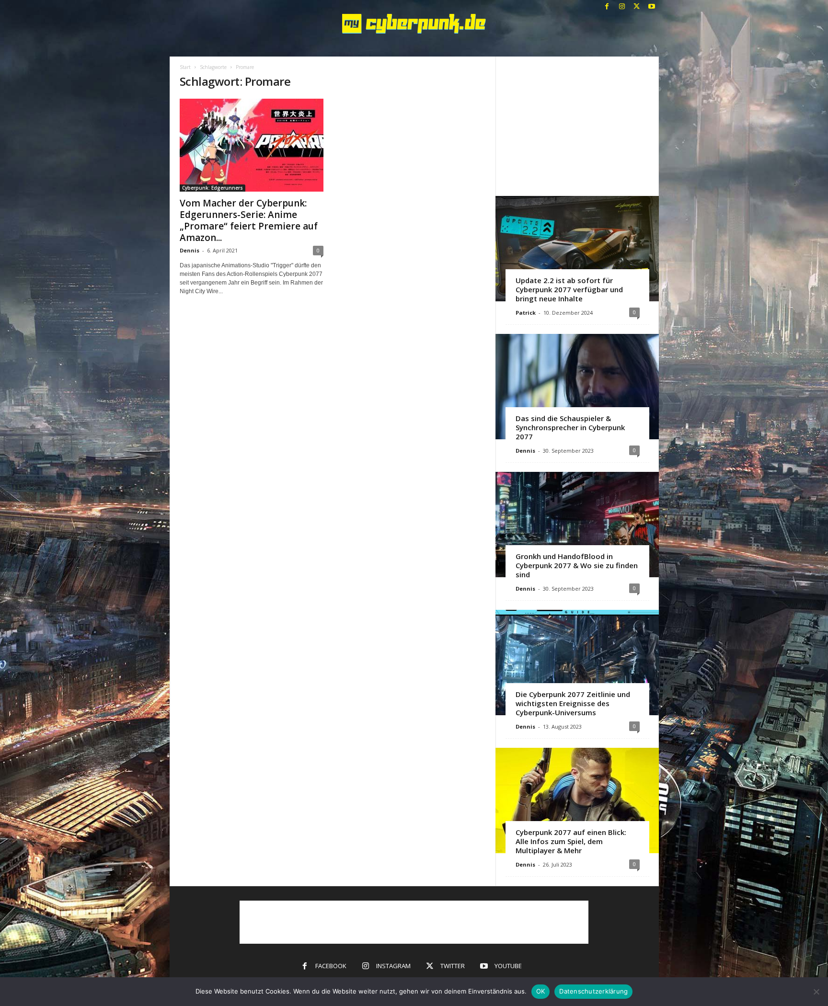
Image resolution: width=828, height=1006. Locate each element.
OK (540, 991)
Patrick (526, 312)
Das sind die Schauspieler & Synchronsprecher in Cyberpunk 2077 (570, 427)
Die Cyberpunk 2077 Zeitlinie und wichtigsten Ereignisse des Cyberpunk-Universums (573, 703)
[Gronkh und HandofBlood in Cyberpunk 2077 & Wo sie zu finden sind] (577, 524)
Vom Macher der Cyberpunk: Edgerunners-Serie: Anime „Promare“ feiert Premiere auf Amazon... (249, 220)
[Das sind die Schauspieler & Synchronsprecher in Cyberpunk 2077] (577, 386)
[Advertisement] (577, 126)
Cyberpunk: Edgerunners (212, 187)
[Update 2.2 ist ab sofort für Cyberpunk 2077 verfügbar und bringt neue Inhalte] (577, 248)
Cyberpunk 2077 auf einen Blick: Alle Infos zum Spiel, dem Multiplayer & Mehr (571, 841)
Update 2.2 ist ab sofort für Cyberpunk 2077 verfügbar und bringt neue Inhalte (569, 289)
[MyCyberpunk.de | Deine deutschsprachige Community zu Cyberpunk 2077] (414, 24)
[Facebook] (607, 7)
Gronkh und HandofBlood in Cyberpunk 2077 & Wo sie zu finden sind (577, 565)
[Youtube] (651, 7)
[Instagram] (622, 7)
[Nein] (816, 991)
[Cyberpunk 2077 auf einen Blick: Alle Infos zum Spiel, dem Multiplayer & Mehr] (577, 800)
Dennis (189, 250)
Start (185, 67)
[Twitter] (637, 7)
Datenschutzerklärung (593, 991)
